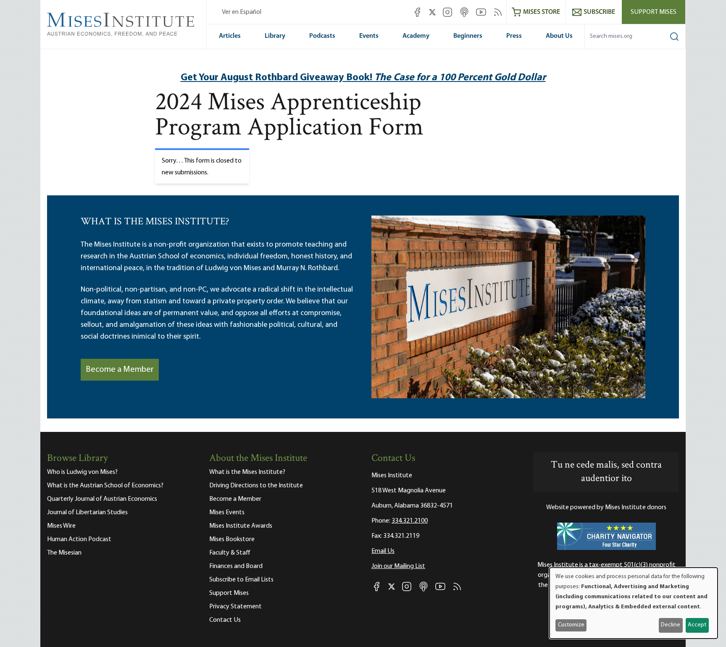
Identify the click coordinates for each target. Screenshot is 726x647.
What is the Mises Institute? (247, 472)
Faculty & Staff (229, 553)
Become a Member (120, 370)
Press (514, 36)
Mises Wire (61, 526)
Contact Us (225, 620)
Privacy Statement (235, 606)
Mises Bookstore (232, 539)
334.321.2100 (410, 521)
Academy (415, 36)
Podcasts (322, 36)
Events (369, 36)
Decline (670, 625)
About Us (559, 36)
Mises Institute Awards (240, 526)
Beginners (467, 36)
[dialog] (634, 603)
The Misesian (64, 553)
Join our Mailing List (398, 566)
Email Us (383, 551)
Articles (230, 36)
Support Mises (653, 12)
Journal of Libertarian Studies (87, 512)
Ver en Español (241, 12)
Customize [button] (571, 625)
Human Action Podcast (79, 539)
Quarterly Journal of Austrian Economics (102, 499)
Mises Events (227, 512)
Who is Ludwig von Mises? (82, 472)
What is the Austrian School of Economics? (105, 485)
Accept (697, 625)
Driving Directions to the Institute (256, 485)
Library (275, 36)
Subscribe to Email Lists (241, 579)
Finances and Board (236, 566)
